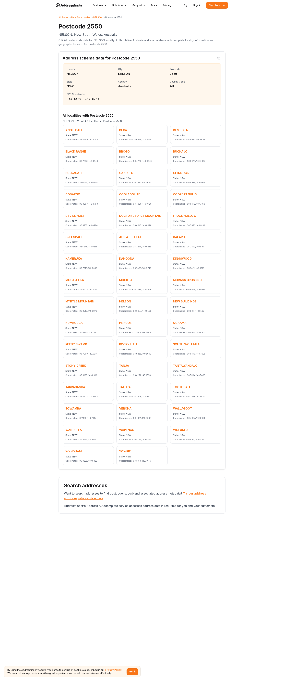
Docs (154, 5)
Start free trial (217, 5)
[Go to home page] (71, 5)
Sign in (197, 5)
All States (63, 17)
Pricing (167, 5)
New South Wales (80, 17)
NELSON (97, 17)
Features (98, 5)
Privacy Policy (113, 669)
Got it (132, 671)
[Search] (185, 5)
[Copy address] (218, 58)
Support (137, 5)
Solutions (117, 5)
